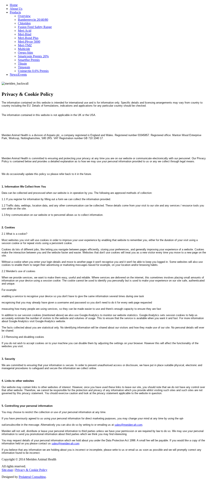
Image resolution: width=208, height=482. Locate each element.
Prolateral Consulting (32, 477)
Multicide (24, 49)
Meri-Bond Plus (28, 38)
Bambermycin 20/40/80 (33, 19)
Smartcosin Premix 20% (33, 56)
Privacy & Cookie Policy (31, 470)
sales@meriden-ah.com (128, 424)
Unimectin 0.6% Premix (33, 71)
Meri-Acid (24, 30)
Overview (24, 16)
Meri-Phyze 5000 (29, 41)
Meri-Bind (24, 34)
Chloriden (24, 23)
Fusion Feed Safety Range (35, 27)
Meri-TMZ (25, 45)
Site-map (7, 470)
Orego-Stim (25, 52)
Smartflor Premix (29, 60)
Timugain (24, 67)
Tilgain (22, 63)
